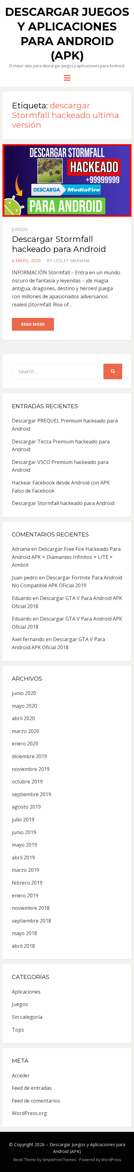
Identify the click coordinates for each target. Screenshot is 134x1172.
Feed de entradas (32, 1088)
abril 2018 (23, 946)
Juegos (20, 229)
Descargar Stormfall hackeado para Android (59, 244)
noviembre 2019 (31, 769)
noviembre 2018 (31, 908)
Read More (33, 324)
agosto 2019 (26, 806)
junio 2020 (24, 693)
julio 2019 (23, 819)
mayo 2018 (24, 933)
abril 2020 (23, 718)
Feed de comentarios (36, 1100)
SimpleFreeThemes (59, 1159)
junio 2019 (24, 832)
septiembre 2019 (31, 794)
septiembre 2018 (31, 920)
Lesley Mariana (72, 260)
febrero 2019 (27, 882)
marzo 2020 (25, 731)
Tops (18, 1029)
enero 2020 (25, 743)
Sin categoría (27, 1017)
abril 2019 (23, 857)
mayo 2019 (24, 844)
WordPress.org (29, 1113)
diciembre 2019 (29, 756)
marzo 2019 (25, 870)
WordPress (111, 1159)
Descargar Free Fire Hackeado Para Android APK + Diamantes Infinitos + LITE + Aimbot (66, 557)
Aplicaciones (26, 991)
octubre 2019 (27, 781)
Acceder (21, 1075)
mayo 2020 (24, 705)
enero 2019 (25, 895)
